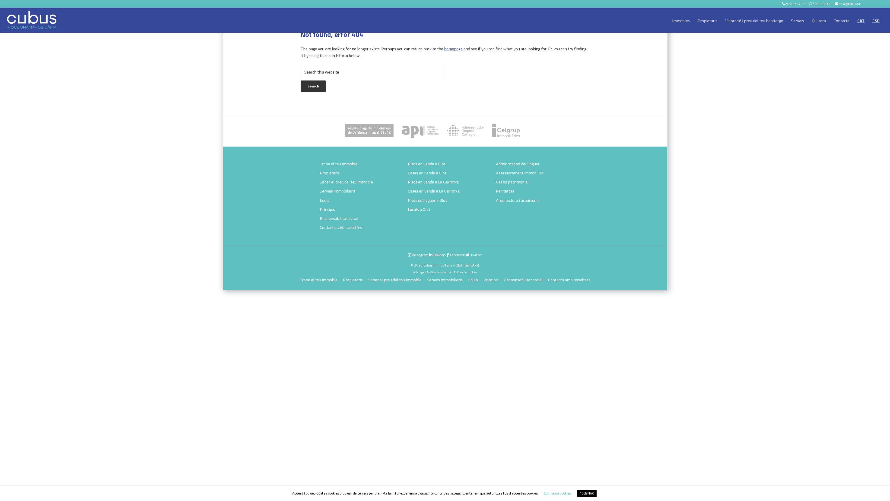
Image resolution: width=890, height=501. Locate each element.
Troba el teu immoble (338, 164)
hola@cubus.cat (850, 3)
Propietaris (330, 173)
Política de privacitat (439, 272)
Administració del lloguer (518, 164)
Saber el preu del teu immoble (346, 182)
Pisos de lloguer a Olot (427, 200)
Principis (327, 209)
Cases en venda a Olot (427, 173)
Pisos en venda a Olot (426, 164)
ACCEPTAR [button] (587, 493)
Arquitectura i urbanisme (518, 200)
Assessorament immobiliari (520, 173)
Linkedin (439, 255)
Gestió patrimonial (512, 182)
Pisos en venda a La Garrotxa (433, 182)
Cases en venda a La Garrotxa (434, 191)
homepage (453, 49)
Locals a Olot (419, 209)
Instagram (419, 255)
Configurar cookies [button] (557, 493)
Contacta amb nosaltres (341, 227)
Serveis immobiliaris (338, 191)
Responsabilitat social (339, 218)
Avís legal (419, 272)
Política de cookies (465, 272)
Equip (325, 200)
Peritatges (505, 191)
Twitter (475, 255)
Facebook (457, 255)
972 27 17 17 (795, 3)
